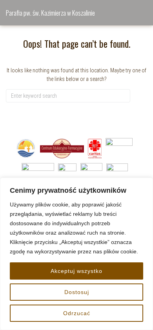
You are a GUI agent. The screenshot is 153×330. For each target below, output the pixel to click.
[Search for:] (68, 95)
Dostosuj (76, 292)
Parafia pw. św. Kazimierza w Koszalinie (50, 13)
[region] (76, 254)
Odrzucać (76, 313)
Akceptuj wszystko (76, 271)
